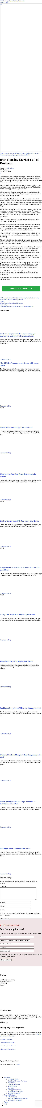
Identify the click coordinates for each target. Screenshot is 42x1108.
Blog (1, 153)
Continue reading (5, 359)
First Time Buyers (13, 1079)
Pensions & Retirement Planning (18, 1098)
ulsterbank (26, 155)
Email (2, 906)
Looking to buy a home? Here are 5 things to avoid (20, 708)
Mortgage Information (14, 1090)
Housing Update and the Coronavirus (15, 848)
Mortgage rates (4, 155)
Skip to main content (18, 1)
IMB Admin (10, 168)
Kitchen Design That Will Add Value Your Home (19, 521)
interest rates (35, 153)
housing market (26, 298)
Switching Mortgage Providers (17, 1081)
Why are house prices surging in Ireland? (16, 661)
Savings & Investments (15, 1100)
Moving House (12, 1086)
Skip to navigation (6, 1)
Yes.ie (18, 1064)
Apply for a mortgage (21, 289)
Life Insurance (12, 1097)
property (19, 155)
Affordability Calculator (15, 1091)
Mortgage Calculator (14, 1093)
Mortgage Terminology (7, 1049)
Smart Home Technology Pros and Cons (16, 427)
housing (28, 153)
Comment (3, 886)
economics (7, 153)
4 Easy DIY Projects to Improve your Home (17, 614)
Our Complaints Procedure (9, 1046)
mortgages (13, 155)
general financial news (18, 153)
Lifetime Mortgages (14, 1084)
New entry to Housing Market (13, 299)
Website (2, 910)
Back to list (3, 305)
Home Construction (15, 298)
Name (2, 902)
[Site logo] (4, 2)
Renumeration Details (7, 1042)
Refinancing (11, 1083)
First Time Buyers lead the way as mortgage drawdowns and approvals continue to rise (17, 335)
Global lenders (4, 298)
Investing (10, 1088)
